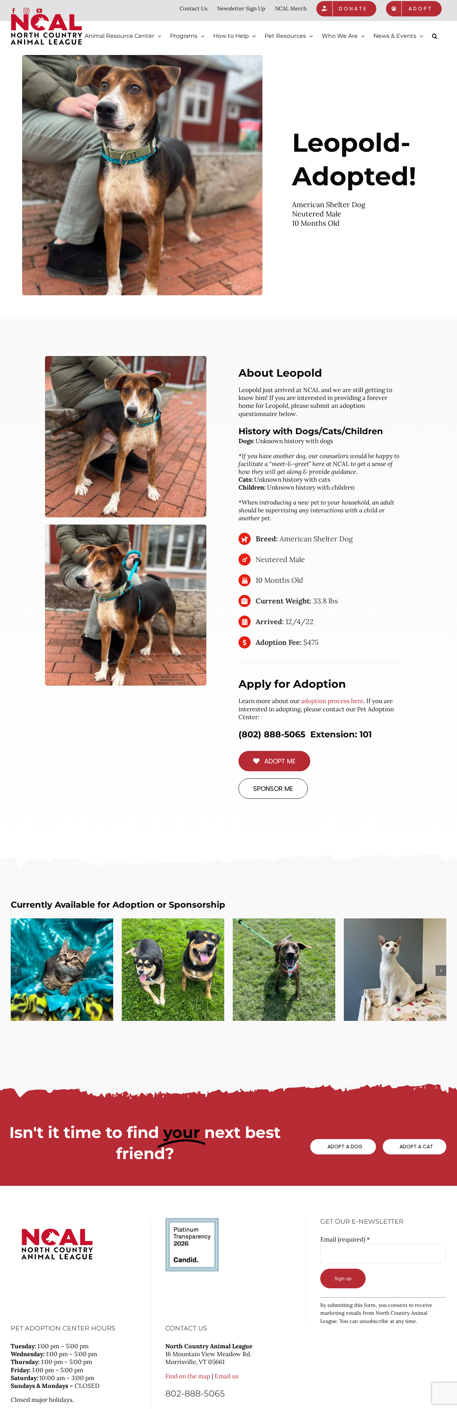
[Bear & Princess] (173, 969)
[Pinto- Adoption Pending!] (284, 969)
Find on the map (187, 1376)
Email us (226, 1376)
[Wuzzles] (395, 969)
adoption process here (332, 701)
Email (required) (345, 1239)
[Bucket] (62, 969)
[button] (434, 36)
